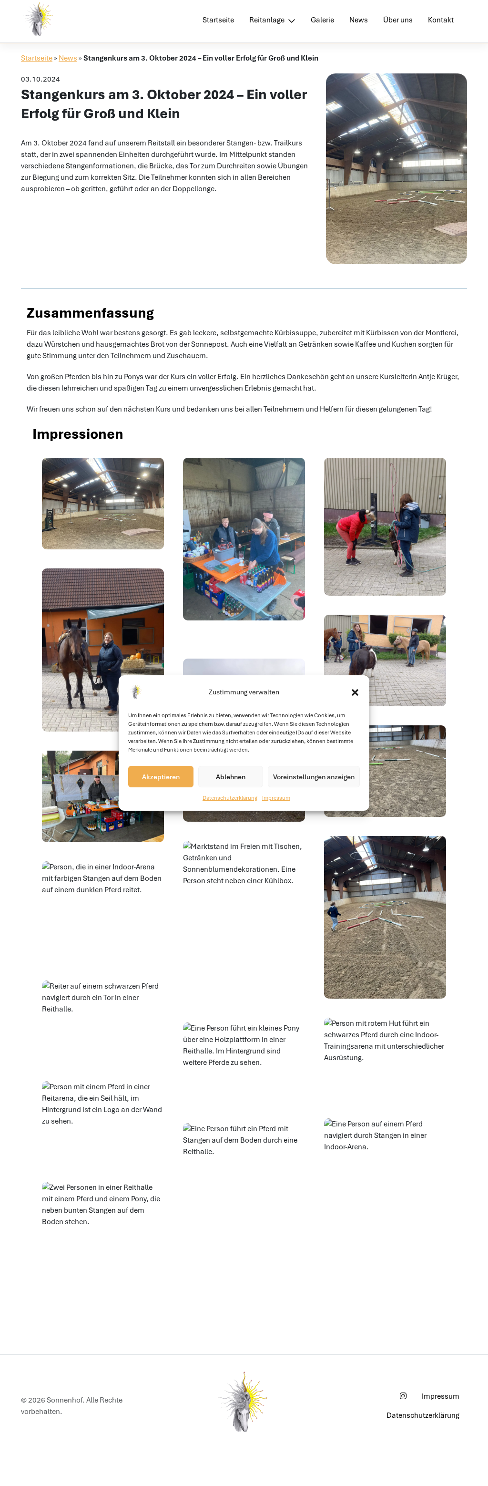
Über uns (398, 20)
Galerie (322, 20)
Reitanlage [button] (267, 20)
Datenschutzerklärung (230, 798)
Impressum (276, 798)
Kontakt (441, 20)
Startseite (218, 20)
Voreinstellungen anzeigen (314, 777)
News (358, 20)
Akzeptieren (161, 777)
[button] (355, 692)
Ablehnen (230, 777)
